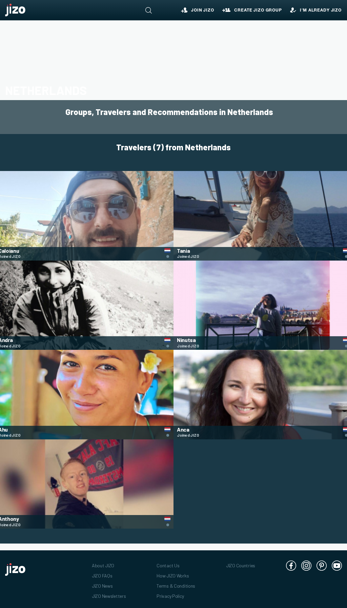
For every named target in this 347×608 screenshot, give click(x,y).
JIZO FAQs (102, 575)
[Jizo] (15, 10)
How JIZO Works (173, 575)
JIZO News (102, 586)
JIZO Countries (240, 565)
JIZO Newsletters (109, 596)
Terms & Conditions (176, 586)
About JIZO (103, 565)
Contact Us (168, 565)
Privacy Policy (170, 596)
